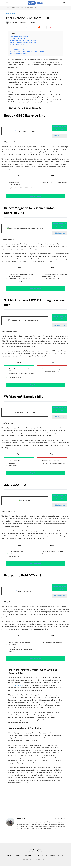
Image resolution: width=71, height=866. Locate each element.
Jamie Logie (14, 22)
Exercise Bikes (10, 14)
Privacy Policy (42, 855)
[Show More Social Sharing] (60, 27)
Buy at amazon (35, 196)
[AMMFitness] (35, 2)
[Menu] (7, 2)
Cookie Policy (30, 855)
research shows (16, 97)
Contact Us (19, 855)
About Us (10, 855)
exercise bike (18, 685)
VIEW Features (59, 136)
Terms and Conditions (56, 855)
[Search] (64, 3)
